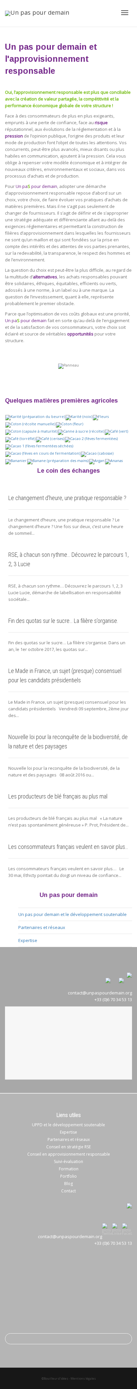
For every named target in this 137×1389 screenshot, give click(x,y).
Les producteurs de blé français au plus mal (57, 796)
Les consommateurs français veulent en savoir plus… (68, 846)
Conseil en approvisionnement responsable (68, 1154)
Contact (68, 1191)
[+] (35, 417)
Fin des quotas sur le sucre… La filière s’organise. (63, 620)
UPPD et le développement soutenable (68, 1125)
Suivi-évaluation (68, 1161)
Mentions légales (83, 1378)
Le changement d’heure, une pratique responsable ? (67, 497)
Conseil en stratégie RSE (68, 1147)
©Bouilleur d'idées (55, 1378)
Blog (68, 1183)
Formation (68, 1169)
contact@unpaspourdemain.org (70, 1236)
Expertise (27, 940)
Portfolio (68, 1176)
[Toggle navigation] (124, 12)
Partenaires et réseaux (41, 927)
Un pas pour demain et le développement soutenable (72, 914)
